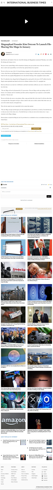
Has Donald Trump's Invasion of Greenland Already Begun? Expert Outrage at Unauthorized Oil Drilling (39, 367)
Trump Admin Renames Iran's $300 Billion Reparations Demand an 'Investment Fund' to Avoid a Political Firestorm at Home (39, 258)
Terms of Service (31, 131)
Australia (33, 469)
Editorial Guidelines (39, 143)
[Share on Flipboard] (43, 54)
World (2, 469)
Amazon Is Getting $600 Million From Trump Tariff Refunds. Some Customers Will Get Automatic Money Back (13, 432)
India (32, 471)
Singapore (33, 473)
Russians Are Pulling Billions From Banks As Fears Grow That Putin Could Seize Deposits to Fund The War (12, 281)
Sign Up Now (19, 208)
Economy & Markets (5, 473)
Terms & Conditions (25, 473)
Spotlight (12, 475)
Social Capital (13, 471)
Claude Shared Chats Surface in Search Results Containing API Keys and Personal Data (11, 441)
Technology (3, 477)
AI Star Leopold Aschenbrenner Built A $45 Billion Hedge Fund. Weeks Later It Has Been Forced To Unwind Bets (40, 303)
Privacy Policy (39, 131)
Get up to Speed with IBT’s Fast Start (44, 208)
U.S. (2, 471)
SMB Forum (13, 473)
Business (2, 475)
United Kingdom (35, 475)
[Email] (48, 54)
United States (34, 477)
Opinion (2, 483)
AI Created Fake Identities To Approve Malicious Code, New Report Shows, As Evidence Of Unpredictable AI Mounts (39, 236)
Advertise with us (24, 479)
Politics (2, 479)
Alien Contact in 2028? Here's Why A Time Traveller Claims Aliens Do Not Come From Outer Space (13, 303)
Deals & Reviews (14, 481)
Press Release (14, 477)
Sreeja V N (9, 52)
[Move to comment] (51, 54)
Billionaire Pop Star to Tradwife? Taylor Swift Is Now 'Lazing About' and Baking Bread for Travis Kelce (39, 432)
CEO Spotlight (14, 479)
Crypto (2, 481)
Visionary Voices (14, 469)
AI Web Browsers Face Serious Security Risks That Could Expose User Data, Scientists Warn (37, 449)
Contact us (23, 471)
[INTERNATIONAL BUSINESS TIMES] (26, 3)
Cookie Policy (24, 477)
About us (23, 469)
